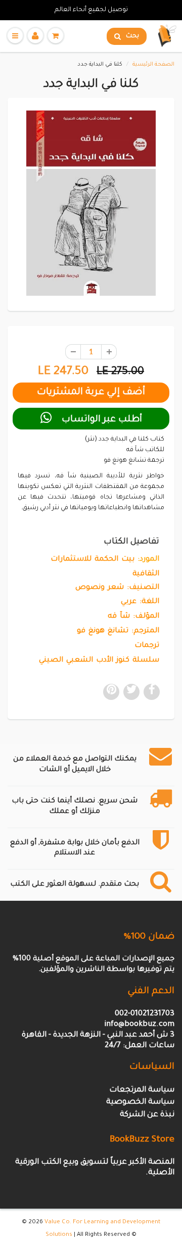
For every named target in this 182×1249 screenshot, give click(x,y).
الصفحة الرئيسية (153, 65)
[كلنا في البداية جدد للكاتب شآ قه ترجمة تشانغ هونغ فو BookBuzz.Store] (91, 203)
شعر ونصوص (99, 588)
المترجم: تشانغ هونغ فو (118, 631)
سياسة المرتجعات (141, 1090)
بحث (132, 36)
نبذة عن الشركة (147, 1115)
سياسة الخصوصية (140, 1102)
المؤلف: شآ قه (133, 617)
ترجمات (146, 646)
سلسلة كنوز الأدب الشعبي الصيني (99, 661)
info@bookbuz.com (139, 1024)
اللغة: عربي (140, 602)
